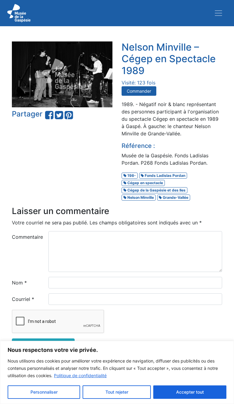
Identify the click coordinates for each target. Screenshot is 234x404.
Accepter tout (190, 392)
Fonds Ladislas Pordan (164, 175)
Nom (19, 283)
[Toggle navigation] (218, 13)
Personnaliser (44, 392)
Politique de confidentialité (80, 375)
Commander (139, 91)
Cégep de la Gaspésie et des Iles (156, 190)
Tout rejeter (116, 392)
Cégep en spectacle (144, 183)
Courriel (23, 299)
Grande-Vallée (175, 197)
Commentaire (27, 237)
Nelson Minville (140, 197)
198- (131, 175)
